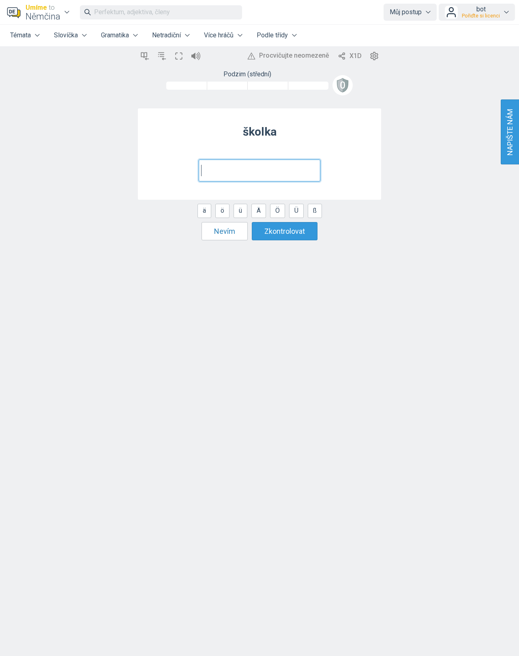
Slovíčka (66, 35)
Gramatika (115, 35)
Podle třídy (272, 35)
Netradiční (166, 35)
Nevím (224, 231)
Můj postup (406, 12)
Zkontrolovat (284, 231)
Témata (20, 35)
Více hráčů (219, 35)
